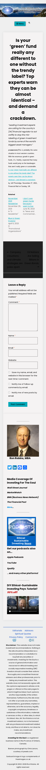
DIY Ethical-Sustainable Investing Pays (22, 589)
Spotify (10, 568)
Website (12, 360)
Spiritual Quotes (23, 633)
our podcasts (20, 548)
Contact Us (31, 637)
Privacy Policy (16, 637)
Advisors (29, 630)
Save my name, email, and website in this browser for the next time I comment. (22, 375)
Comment (14, 302)
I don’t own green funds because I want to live (28, 202)
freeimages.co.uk (23, 759)
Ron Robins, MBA (20, 458)
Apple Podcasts (15, 557)
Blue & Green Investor (14, 219)
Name (11, 335)
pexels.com (28, 751)
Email (11, 347)
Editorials (17, 630)
